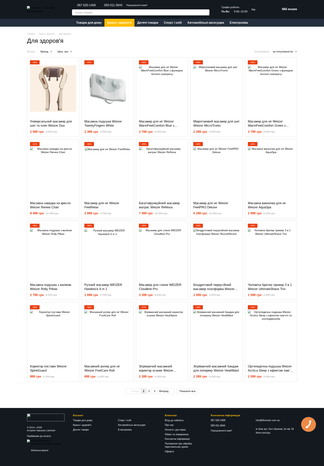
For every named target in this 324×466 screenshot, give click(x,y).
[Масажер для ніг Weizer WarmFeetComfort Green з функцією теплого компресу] (271, 88)
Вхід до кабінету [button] (174, 420)
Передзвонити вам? (137, 5)
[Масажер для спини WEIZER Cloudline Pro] (162, 252)
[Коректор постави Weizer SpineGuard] (53, 333)
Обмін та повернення (177, 434)
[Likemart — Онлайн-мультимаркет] (45, 417)
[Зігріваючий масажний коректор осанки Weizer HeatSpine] (162, 333)
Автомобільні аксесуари (205, 22)
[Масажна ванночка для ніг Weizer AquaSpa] (271, 170)
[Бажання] (265, 9)
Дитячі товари (147, 22)
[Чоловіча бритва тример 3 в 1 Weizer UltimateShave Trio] (271, 252)
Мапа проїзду (263, 432)
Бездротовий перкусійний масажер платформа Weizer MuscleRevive (214, 289)
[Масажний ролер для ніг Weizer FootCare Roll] (107, 333)
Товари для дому (89, 22)
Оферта (169, 451)
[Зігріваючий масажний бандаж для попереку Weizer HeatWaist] (216, 333)
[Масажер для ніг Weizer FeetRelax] (107, 170)
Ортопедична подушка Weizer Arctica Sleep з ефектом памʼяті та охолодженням (271, 370)
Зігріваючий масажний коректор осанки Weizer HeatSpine (156, 370)
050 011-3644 (113, 5)
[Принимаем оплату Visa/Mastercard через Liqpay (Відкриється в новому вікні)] (47, 442)
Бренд (44, 51)
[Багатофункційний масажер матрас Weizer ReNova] (162, 170)
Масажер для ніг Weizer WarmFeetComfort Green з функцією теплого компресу (268, 125)
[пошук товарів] (206, 12)
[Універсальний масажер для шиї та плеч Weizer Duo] (53, 88)
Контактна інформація (177, 438)
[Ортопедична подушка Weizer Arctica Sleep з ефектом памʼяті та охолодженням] (271, 333)
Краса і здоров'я (119, 22)
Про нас (169, 425)
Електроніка (239, 22)
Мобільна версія (39, 450)
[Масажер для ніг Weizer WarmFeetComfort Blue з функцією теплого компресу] (162, 88)
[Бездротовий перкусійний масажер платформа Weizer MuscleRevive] (216, 252)
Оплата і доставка (175, 429)
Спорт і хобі (173, 22)
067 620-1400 (86, 5)
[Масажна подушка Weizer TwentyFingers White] (107, 88)
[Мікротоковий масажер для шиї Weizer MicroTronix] (216, 88)
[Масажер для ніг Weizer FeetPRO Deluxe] (216, 170)
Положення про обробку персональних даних (178, 445)
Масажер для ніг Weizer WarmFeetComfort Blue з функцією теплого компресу (159, 125)
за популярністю (283, 51)
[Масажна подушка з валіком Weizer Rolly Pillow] (53, 252)
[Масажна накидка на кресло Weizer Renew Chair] (53, 170)
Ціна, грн (62, 51)
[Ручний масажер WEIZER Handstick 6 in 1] (107, 252)
